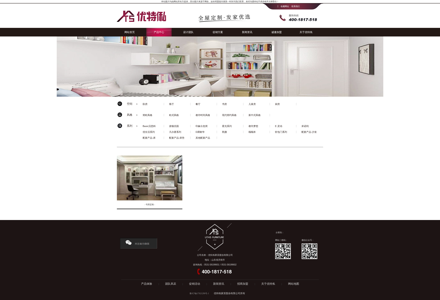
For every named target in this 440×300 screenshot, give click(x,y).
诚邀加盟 (276, 32)
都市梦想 (253, 126)
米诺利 (305, 126)
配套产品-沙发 (309, 132)
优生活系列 (149, 132)
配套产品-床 (149, 137)
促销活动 (195, 283)
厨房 (277, 104)
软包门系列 (281, 132)
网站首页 (129, 32)
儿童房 (252, 104)
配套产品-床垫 (176, 137)
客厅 (171, 104)
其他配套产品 (203, 137)
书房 (224, 104)
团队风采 (170, 283)
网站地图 (293, 283)
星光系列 (227, 126)
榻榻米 (252, 132)
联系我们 (296, 6)
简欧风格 (147, 115)
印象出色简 (202, 126)
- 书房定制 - (149, 204)
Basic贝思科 (149, 126)
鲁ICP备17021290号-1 (199, 293)
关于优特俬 (306, 32)
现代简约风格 (229, 115)
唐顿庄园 (174, 126)
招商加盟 (243, 283)
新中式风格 (255, 115)
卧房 (145, 104)
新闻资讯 (247, 32)
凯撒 (224, 132)
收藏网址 (285, 6)
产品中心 (159, 32)
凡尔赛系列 (175, 132)
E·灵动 (278, 126)
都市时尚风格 (203, 115)
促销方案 (218, 32)
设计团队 (188, 32)
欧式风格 (174, 115)
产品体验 (147, 283)
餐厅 (198, 104)
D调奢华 (200, 132)
